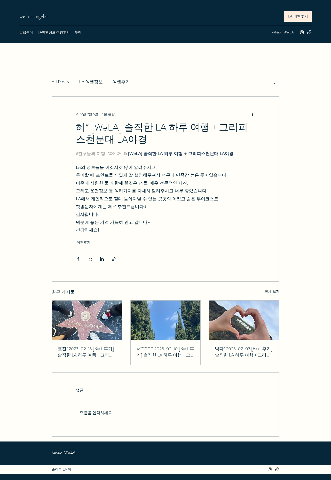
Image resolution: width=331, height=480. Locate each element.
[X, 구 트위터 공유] (90, 259)
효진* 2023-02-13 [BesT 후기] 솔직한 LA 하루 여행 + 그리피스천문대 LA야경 (86, 352)
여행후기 (121, 81)
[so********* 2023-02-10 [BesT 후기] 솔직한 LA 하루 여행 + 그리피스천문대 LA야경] (166, 320)
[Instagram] (301, 32)
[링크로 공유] (113, 259)
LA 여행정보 (91, 81)
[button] (273, 82)
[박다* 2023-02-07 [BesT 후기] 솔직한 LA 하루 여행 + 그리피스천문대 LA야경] (244, 320)
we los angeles (34, 16)
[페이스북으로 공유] (78, 259)
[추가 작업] (252, 114)
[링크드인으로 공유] (102, 259)
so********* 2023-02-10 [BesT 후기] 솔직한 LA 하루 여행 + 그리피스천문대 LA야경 (165, 352)
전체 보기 (272, 291)
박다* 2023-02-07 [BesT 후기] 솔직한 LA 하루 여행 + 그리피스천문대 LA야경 (243, 352)
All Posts (60, 81)
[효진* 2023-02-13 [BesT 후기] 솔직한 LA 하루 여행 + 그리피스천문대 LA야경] (87, 320)
